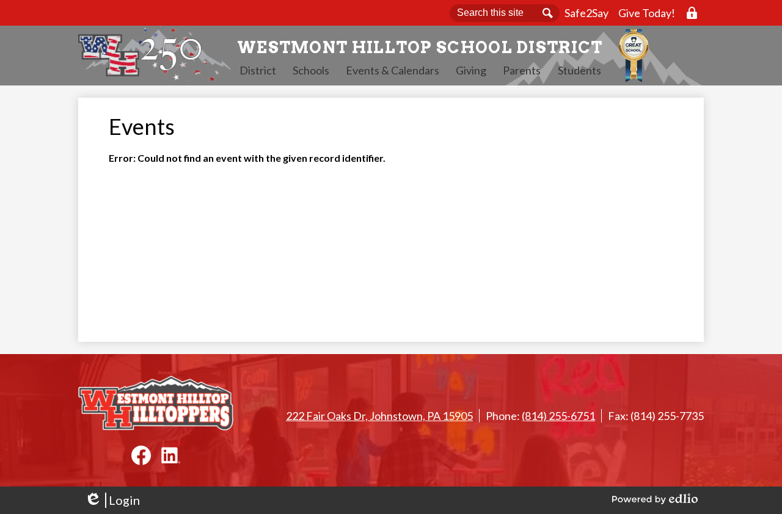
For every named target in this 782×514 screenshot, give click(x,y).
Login (112, 500)
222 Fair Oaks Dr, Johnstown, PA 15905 (379, 415)
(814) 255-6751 (558, 415)
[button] (257, 70)
